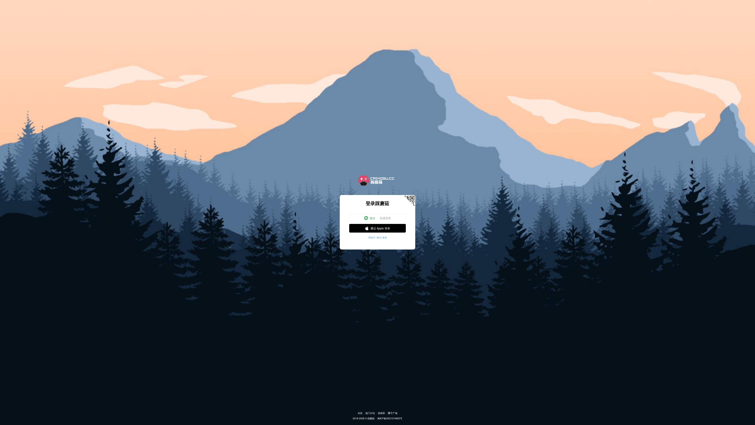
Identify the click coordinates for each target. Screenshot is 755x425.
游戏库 (381, 413)
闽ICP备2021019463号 (390, 418)
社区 (360, 413)
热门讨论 (370, 413)
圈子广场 (392, 413)
